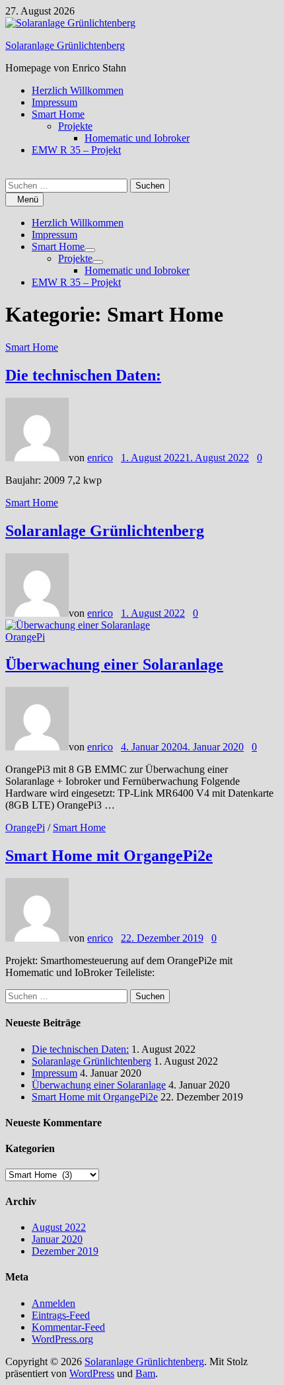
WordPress (91, 1373)
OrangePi (25, 637)
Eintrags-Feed (61, 1315)
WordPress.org (62, 1339)
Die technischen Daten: (83, 375)
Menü (27, 199)
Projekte (75, 126)
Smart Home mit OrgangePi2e (109, 855)
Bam (145, 1373)
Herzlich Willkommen (78, 90)
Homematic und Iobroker (137, 138)
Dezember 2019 (65, 1251)
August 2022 (59, 1227)
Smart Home (58, 114)
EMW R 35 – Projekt (76, 150)
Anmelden (53, 1303)
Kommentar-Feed (68, 1327)
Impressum (54, 102)
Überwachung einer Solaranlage (114, 664)
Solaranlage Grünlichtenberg (65, 45)
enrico (100, 457)
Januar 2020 (57, 1239)
